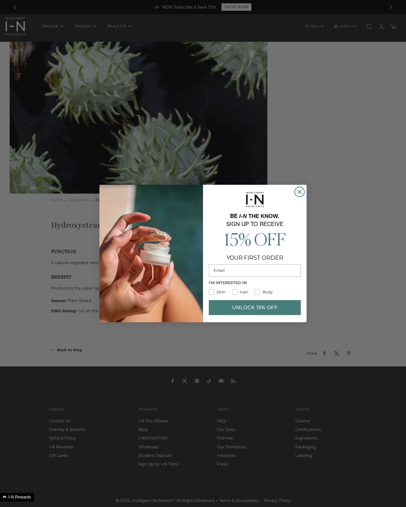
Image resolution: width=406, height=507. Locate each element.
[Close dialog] (299, 192)
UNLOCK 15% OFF (255, 308)
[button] (17, 497)
